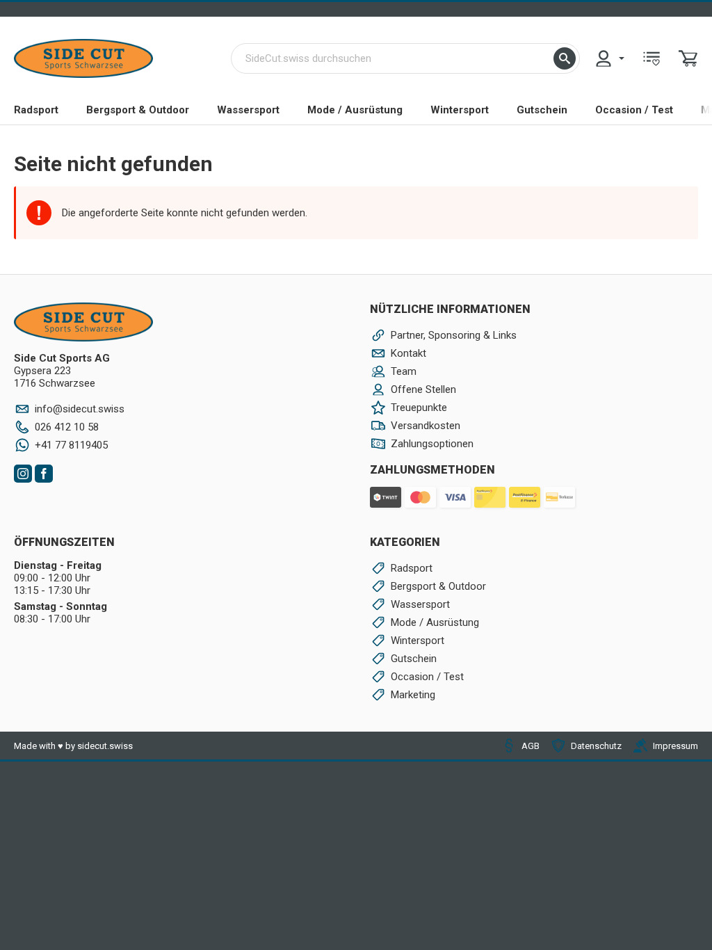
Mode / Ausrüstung (355, 110)
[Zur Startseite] (83, 58)
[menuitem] (609, 58)
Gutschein (542, 110)
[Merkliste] (651, 58)
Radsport (36, 110)
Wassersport (248, 110)
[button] (564, 58)
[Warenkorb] (688, 58)
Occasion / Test (634, 110)
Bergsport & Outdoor (137, 110)
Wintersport (459, 110)
